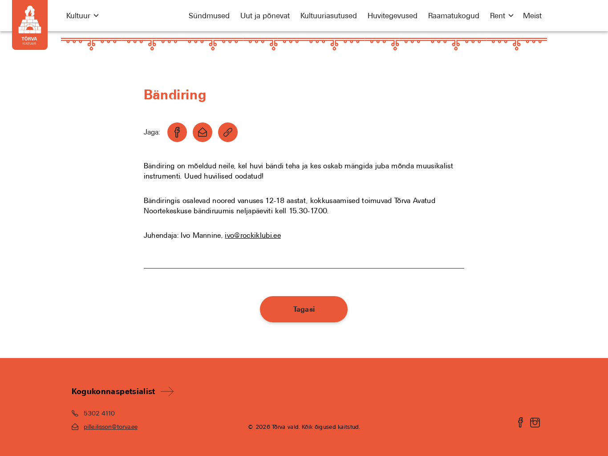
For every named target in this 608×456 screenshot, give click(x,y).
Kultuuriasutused (328, 15)
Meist (532, 15)
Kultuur (78, 15)
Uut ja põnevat (265, 15)
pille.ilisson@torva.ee (111, 426)
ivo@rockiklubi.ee (252, 235)
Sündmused (209, 15)
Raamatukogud (453, 15)
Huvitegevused (392, 15)
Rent (497, 15)
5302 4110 (99, 413)
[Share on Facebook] (177, 132)
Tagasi (304, 309)
